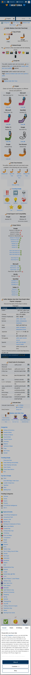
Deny (15, 670)
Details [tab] (11, 627)
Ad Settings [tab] (19, 627)
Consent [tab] (4, 627)
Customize (14, 666)
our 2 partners (9, 635)
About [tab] (26, 627)
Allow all (15, 662)
